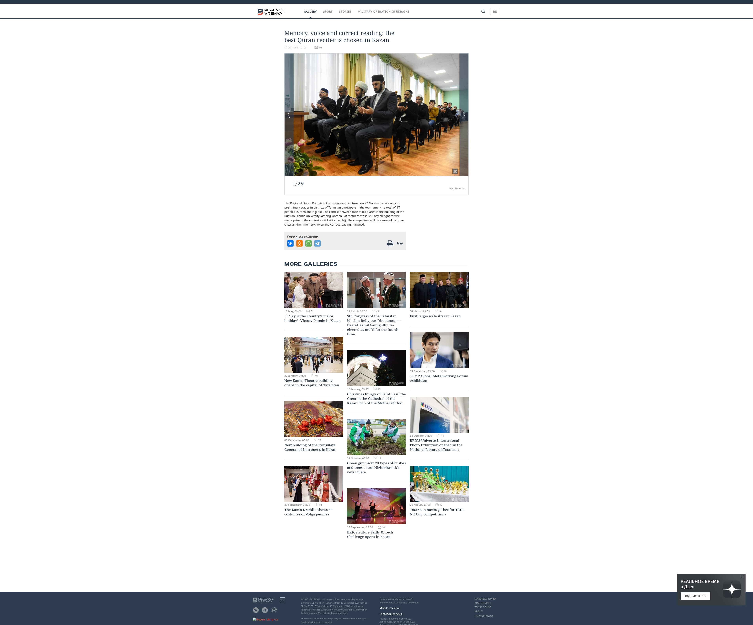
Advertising (482, 603)
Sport (328, 11)
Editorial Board (485, 599)
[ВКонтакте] (290, 243)
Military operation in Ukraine (383, 11)
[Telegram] (317, 243)
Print (400, 243)
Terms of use (483, 607)
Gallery (310, 11)
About (479, 611)
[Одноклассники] (299, 243)
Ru (495, 12)
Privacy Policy (484, 615)
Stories (345, 11)
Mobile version (389, 608)
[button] (455, 171)
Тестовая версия (390, 614)
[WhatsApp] (308, 243)
